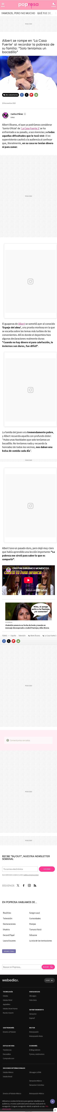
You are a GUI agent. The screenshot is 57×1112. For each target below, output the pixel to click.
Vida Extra (33, 1000)
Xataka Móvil (7, 1000)
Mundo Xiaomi (8, 1013)
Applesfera (6, 1004)
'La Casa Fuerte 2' (30, 128)
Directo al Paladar (9, 1032)
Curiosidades (35, 918)
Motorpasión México (36, 1093)
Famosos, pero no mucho (18, 13)
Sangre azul (34, 912)
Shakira (6, 929)
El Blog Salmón (34, 1050)
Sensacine (32, 1014)
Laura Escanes (9, 940)
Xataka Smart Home (10, 1008)
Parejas (32, 924)
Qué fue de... (45, 13)
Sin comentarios (12, 95)
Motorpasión (34, 1032)
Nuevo (53, 6)
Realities (7, 912)
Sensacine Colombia (36, 1085)
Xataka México (8, 1072)
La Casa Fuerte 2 (50, 635)
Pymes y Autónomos (36, 1054)
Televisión (22, 635)
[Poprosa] (28, 5)
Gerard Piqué (8, 935)
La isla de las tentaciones (40, 940)
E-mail (36, 95)
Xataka (5, 996)
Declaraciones (9, 924)
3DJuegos (32, 996)
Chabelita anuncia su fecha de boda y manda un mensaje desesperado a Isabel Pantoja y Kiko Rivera (27, 626)
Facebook (22, 95)
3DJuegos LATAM (35, 1072)
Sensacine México (35, 1081)
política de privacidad (31, 875)
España (13, 635)
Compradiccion (8, 1058)
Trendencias (7, 1050)
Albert (21, 323)
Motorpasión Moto (36, 1036)
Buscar (46, 967)
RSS (35, 885)
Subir (48, 980)
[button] (18, 114)
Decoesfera (7, 1054)
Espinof (32, 1018)
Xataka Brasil (7, 1076)
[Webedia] (10, 981)
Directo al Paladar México (12, 1093)
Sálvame (33, 935)
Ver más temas (9, 951)
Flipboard (31, 95)
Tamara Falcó (35, 929)
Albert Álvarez (35, 635)
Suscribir (46, 869)
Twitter (26, 95)
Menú (3, 6)
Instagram (29, 885)
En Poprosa (8, 622)
